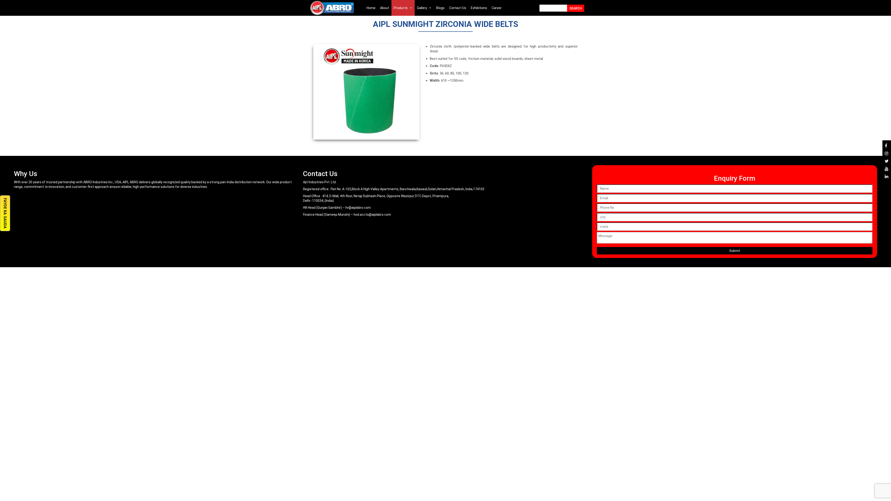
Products (401, 8)
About (384, 8)
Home (371, 8)
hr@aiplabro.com (358, 207)
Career (497, 8)
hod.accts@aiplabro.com (372, 214)
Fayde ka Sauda (5, 213)
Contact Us (457, 8)
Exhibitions (479, 8)
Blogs (440, 8)
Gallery (422, 8)
